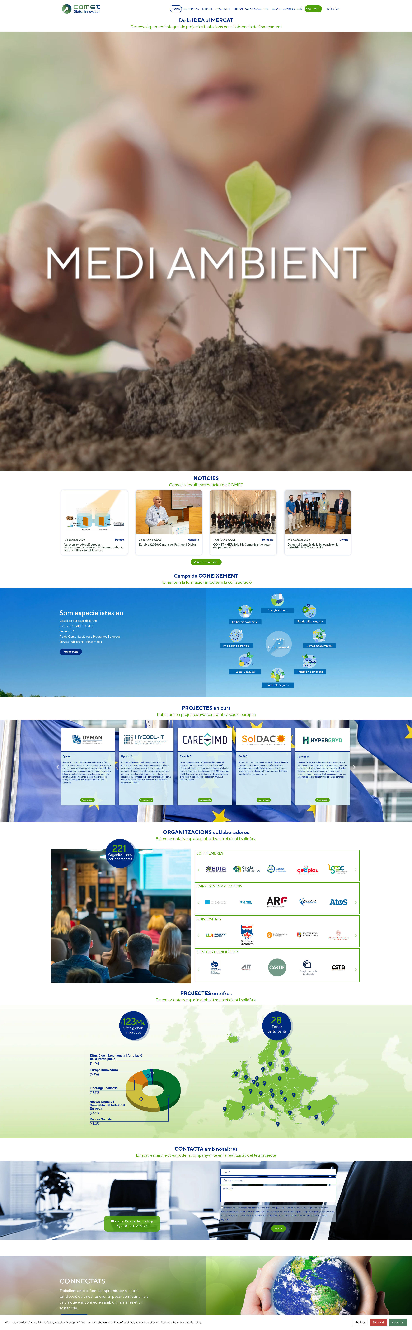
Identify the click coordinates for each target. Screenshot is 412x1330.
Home (176, 8)
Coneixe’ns (191, 8)
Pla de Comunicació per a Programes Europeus (90, 636)
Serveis (207, 8)
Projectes (223, 8)
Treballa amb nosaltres (251, 8)
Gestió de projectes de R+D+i (78, 620)
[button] (57, 767)
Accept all (398, 1322)
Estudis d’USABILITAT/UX (76, 626)
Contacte (313, 8)
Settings (360, 1322)
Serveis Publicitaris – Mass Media (81, 641)
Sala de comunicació (287, 8)
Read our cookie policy (187, 1322)
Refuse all (378, 1322)
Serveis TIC (67, 631)
